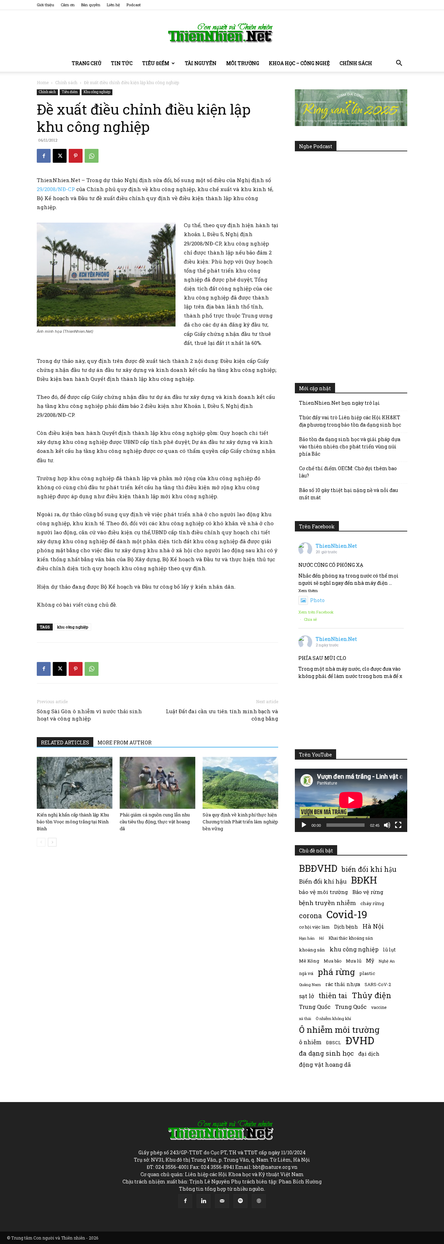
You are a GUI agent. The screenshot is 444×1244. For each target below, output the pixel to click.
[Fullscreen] (398, 825)
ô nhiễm (310, 1042)
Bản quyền (90, 4)
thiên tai (332, 995)
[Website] (259, 1201)
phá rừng (336, 971)
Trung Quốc (315, 1006)
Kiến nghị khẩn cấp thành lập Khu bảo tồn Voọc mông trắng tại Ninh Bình (73, 822)
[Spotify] (240, 1201)
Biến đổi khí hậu (323, 881)
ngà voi (306, 973)
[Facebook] (44, 156)
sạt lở (306, 996)
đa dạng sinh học (326, 1053)
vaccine (378, 1007)
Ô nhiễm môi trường (339, 1029)
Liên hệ (113, 4)
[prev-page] (41, 842)
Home (43, 82)
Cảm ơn (68, 4)
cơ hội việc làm (314, 927)
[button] (399, 64)
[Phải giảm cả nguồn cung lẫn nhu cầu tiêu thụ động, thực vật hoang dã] (157, 783)
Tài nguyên (200, 63)
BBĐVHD (318, 868)
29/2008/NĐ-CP (56, 189)
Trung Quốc (351, 1006)
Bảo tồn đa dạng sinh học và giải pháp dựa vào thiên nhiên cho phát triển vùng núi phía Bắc (349, 446)
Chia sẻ (310, 619)
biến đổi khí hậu (369, 869)
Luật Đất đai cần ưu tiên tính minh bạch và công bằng (222, 715)
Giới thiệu (45, 4)
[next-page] (52, 842)
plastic (367, 973)
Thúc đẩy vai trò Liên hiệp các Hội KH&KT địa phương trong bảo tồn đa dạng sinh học (350, 421)
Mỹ (370, 960)
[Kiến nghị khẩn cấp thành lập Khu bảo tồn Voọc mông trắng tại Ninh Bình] (74, 783)
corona (310, 915)
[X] (60, 156)
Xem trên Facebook (316, 612)
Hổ (321, 938)
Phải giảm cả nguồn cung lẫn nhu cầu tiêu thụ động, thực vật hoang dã (155, 822)
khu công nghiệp (72, 626)
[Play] (303, 825)
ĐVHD (359, 1040)
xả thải (305, 1018)
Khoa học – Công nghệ (299, 63)
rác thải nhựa (342, 984)
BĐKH (364, 880)
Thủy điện (371, 995)
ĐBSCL (333, 1042)
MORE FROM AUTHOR (124, 742)
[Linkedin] (204, 1201)
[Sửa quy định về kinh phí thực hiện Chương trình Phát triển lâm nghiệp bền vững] (240, 783)
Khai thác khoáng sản (350, 938)
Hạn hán (307, 938)
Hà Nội (373, 926)
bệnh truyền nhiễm (327, 902)
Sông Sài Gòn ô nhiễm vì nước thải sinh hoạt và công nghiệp (89, 715)
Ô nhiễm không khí (333, 1018)
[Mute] (387, 825)
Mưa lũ (353, 961)
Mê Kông (309, 961)
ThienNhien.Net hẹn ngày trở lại (339, 403)
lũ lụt (389, 949)
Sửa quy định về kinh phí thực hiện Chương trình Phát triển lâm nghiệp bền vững (240, 822)
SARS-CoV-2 (378, 984)
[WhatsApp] (92, 156)
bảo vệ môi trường (323, 891)
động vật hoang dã (325, 1064)
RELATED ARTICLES (65, 742)
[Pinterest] (76, 156)
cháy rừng (372, 903)
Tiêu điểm (155, 63)
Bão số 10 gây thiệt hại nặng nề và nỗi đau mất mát (348, 494)
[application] (351, 800)
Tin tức (122, 63)
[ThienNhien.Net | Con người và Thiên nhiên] (222, 33)
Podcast (134, 4)
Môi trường (242, 63)
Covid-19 (346, 914)
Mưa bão (332, 961)
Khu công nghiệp (97, 92)
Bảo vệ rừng (367, 891)
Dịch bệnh (346, 926)
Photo (317, 600)
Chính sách (356, 63)
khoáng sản (312, 950)
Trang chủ (86, 63)
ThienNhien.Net (336, 546)
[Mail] (222, 1201)
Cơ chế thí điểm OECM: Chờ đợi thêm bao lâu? (348, 472)
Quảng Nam (310, 984)
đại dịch (368, 1053)
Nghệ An (387, 961)
